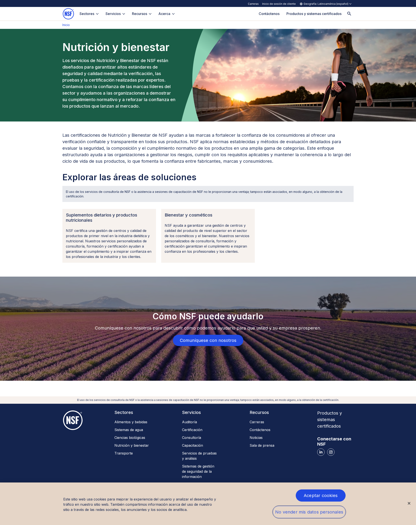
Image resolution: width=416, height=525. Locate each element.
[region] (208, 503)
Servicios (113, 13)
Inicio (66, 25)
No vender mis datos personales (309, 512)
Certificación (192, 430)
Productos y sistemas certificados (329, 419)
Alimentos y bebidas (130, 422)
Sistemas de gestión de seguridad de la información (198, 471)
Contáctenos (260, 430)
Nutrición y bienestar (131, 445)
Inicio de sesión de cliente (279, 3)
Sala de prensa (262, 445)
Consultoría (191, 437)
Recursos (139, 13)
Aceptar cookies (321, 495)
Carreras (253, 3)
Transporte (123, 453)
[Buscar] (349, 14)
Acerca (164, 13)
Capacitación (192, 445)
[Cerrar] (409, 503)
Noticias (256, 437)
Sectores (87, 13)
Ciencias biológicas (129, 437)
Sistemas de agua (128, 430)
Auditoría (189, 422)
